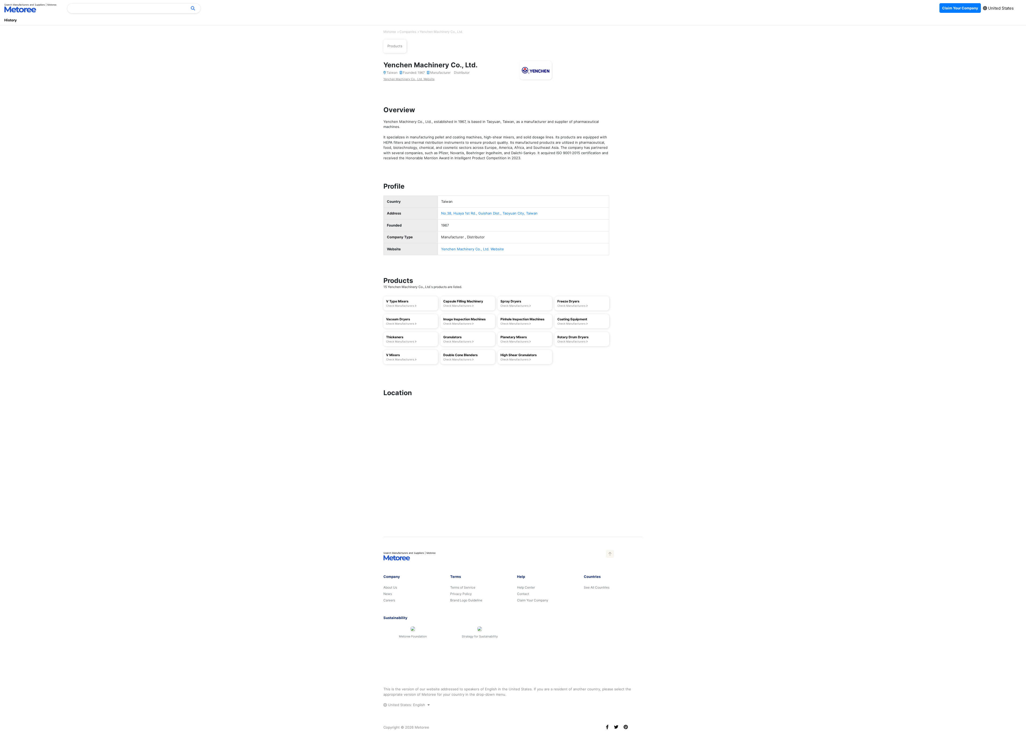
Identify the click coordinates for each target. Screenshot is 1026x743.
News (387, 594)
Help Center (526, 587)
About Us (390, 587)
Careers (389, 600)
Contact (523, 594)
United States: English (406, 705)
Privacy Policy (461, 594)
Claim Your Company (532, 600)
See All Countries (596, 587)
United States (1000, 8)
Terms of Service (462, 587)
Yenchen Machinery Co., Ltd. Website (408, 79)
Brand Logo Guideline (466, 600)
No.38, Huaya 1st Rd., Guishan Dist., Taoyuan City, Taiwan (489, 213)
